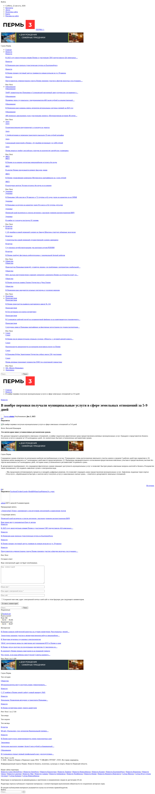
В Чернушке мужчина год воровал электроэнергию (21, 639)
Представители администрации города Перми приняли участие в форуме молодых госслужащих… (44, 81)
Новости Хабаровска (57, 774)
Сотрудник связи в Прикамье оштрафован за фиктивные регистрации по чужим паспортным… (42, 327)
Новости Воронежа (133, 772)
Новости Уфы (28, 774)
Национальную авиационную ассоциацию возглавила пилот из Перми (32, 347)
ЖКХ (7, 156)
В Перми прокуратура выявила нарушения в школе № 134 (28, 304)
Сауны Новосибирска (30, 776)
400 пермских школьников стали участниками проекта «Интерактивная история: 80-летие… (41, 116)
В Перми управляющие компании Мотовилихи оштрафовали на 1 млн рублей (35, 178)
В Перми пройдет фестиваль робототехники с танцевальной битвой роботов (35, 255)
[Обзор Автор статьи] (5, 501)
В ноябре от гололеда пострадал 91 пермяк (22, 220)
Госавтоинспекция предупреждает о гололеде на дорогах (27, 127)
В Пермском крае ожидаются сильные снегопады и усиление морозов (32, 290)
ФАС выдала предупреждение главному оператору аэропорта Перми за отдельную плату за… (41, 275)
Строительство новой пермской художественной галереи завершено (31, 240)
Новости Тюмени (64, 772)
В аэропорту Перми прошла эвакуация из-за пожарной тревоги (25, 651)
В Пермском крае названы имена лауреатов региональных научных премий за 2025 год (39, 108)
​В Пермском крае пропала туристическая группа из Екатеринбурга (31, 65)
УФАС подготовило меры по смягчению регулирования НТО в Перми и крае (31, 643)
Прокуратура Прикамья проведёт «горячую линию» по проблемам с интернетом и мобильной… (42, 267)
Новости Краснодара (48, 772)
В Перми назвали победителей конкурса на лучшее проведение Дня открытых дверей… (35, 632)
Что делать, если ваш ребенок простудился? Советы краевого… (25, 655)
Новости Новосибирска (81, 772)
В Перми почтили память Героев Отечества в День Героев (28, 282)
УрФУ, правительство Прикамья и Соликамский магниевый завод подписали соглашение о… (41, 92)
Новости (8, 52)
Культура (8, 226)
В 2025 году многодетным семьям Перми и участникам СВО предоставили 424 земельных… (41, 58)
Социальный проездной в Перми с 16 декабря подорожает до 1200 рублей (34, 143)
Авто (7, 122)
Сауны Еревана (15, 776)
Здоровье (8, 191)
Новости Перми (90, 774)
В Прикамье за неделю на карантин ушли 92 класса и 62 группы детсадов (34, 205)
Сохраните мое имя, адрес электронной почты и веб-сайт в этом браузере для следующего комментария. (43, 599)
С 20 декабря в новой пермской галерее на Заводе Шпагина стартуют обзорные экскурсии (40, 232)
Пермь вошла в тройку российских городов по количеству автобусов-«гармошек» (37, 151)
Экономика (9, 370)
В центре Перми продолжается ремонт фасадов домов (26, 170)
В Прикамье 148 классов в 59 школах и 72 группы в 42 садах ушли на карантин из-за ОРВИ (41, 197)
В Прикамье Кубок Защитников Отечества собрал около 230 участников (33, 354)
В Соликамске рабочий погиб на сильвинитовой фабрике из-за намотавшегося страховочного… (42, 319)
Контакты (9, 8)
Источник (150, 486)
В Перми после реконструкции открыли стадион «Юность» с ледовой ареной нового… (39, 339)
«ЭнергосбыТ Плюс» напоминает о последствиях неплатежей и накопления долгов (33, 511)
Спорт (7, 333)
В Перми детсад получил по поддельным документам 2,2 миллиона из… (29, 647)
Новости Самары (41, 774)
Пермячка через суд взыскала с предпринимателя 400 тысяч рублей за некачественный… (40, 100)
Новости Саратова (14, 774)
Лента (7, 10)
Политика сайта (11, 12)
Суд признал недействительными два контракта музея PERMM (29, 248)
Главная (8, 50)
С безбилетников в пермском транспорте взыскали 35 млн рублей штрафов (34, 135)
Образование (10, 87)
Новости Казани (98, 772)
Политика (9, 296)
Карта (7, 14)
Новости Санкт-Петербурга (11, 772)
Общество (9, 261)
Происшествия (11, 298)
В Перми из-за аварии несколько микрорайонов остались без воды (31, 162)
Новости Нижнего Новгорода (109, 774)
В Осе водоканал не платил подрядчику (20, 312)
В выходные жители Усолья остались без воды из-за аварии (28, 185)
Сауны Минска (128, 774)
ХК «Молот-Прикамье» (14, 368)
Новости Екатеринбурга (115, 772)
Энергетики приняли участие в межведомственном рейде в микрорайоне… (30, 635)
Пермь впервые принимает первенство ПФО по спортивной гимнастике (33, 362)
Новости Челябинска (75, 774)
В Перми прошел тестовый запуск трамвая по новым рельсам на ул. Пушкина (35, 73)
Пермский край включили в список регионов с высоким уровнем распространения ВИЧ (39, 213)
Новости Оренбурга (31, 772)
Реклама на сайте (12, 16)
